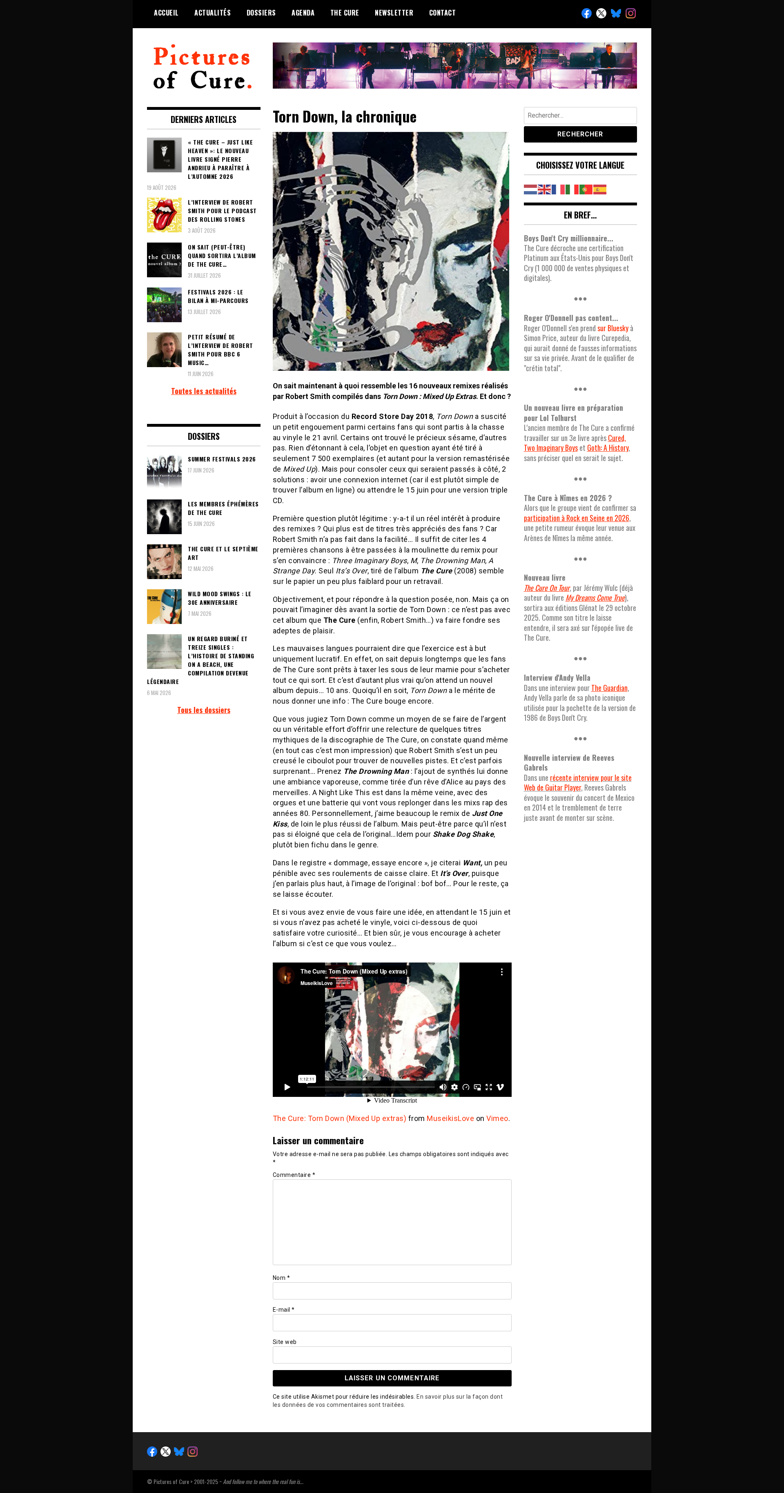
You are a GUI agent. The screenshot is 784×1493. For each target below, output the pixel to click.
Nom (281, 1278)
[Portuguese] (586, 188)
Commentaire (294, 1175)
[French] (559, 188)
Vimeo (497, 1118)
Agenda (303, 13)
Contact (442, 13)
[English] (545, 188)
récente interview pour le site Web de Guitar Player (578, 782)
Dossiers (261, 13)
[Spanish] (600, 188)
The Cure (344, 13)
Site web (285, 1342)
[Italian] (572, 188)
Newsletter (394, 13)
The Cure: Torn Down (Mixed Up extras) (340, 1118)
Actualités (212, 13)
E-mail (284, 1309)
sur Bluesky (612, 328)
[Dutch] (531, 188)
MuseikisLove (450, 1118)
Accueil (166, 13)
